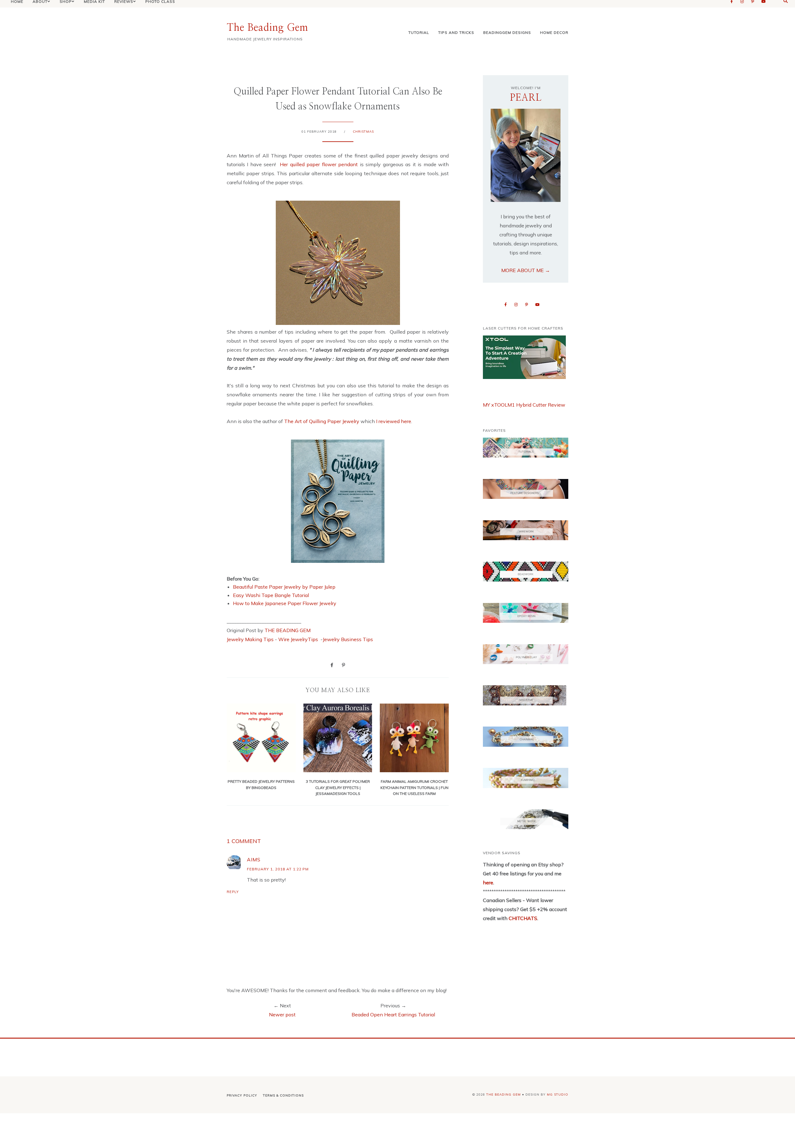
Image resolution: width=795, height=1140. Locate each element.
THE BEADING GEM (288, 630)
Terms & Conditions (283, 1095)
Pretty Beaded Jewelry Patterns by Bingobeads (261, 784)
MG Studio (557, 1094)
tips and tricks (456, 32)
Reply (233, 892)
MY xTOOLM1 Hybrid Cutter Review (524, 405)
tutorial (418, 32)
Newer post (282, 1014)
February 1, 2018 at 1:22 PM (278, 869)
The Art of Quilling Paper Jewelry (321, 421)
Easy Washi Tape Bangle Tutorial (271, 595)
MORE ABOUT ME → (525, 270)
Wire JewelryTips (298, 639)
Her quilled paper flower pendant (319, 164)
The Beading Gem (267, 28)
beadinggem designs (507, 32)
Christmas (363, 132)
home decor (554, 32)
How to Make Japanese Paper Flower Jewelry (284, 603)
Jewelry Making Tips (250, 639)
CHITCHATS (522, 918)
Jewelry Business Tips (348, 639)
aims (254, 859)
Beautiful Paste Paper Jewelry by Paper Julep (284, 587)
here (488, 882)
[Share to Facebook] (331, 665)
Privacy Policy (242, 1095)
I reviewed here (393, 421)
